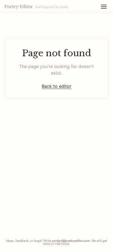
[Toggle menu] (104, 6)
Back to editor (56, 86)
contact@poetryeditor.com (71, 241)
